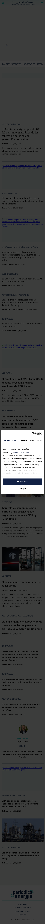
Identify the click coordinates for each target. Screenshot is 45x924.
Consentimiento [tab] (9, 440)
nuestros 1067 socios (22, 453)
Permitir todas (22, 482)
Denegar (22, 489)
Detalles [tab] (23, 440)
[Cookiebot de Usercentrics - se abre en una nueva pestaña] (32, 433)
